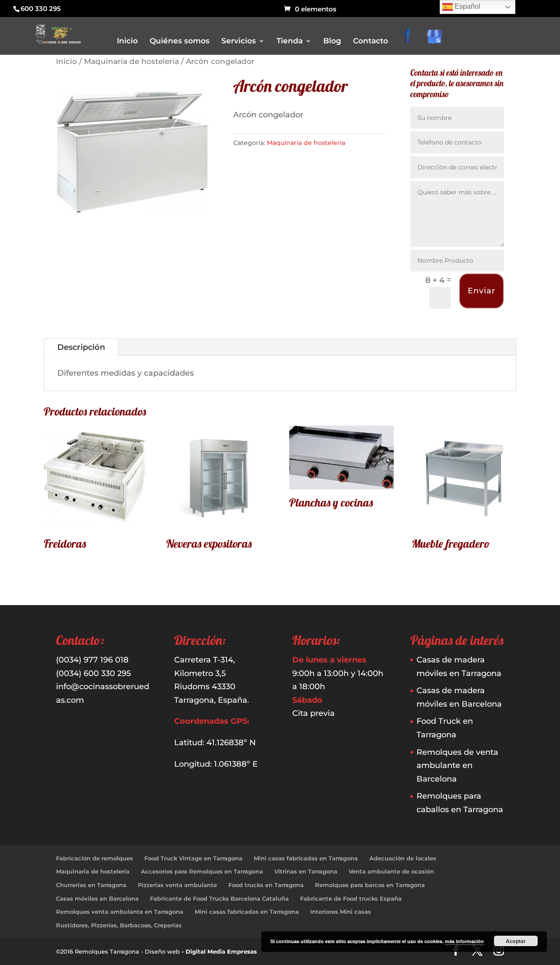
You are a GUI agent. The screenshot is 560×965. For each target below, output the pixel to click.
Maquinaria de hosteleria (131, 61)
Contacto (370, 41)
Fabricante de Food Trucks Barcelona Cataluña (219, 898)
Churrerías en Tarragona (91, 884)
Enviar (481, 291)
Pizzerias (299, 141)
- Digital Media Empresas (219, 951)
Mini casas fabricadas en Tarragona (306, 858)
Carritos (298, 104)
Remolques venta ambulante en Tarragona (119, 911)
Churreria (300, 116)
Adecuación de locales (402, 858)
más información (464, 941)
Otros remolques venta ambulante (333, 129)
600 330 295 (41, 8)
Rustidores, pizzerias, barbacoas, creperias (343, 153)
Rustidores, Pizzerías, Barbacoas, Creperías (119, 925)
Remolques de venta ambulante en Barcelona (457, 765)
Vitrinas (298, 165)
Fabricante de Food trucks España (351, 898)
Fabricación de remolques (94, 858)
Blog (332, 41)
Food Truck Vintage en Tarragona (193, 858)
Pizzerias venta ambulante (177, 884)
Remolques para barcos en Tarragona (370, 884)
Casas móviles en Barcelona (97, 898)
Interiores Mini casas (340, 911)
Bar (293, 92)
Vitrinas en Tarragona (305, 871)
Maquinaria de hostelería (93, 871)
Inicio (127, 41)
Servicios (238, 41)
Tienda (289, 41)
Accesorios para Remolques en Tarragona (202, 871)
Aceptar (516, 941)
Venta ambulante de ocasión (391, 871)
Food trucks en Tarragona (266, 884)
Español (466, 6)
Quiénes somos (180, 41)
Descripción (81, 347)
